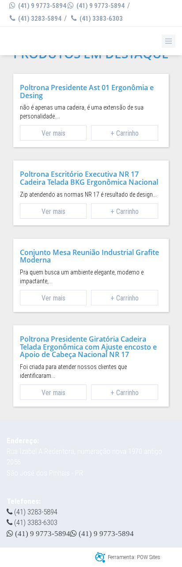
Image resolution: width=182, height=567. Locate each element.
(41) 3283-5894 (39, 19)
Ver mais (53, 133)
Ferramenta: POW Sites (134, 557)
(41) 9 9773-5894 (41, 6)
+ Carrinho (124, 133)
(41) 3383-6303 (100, 19)
